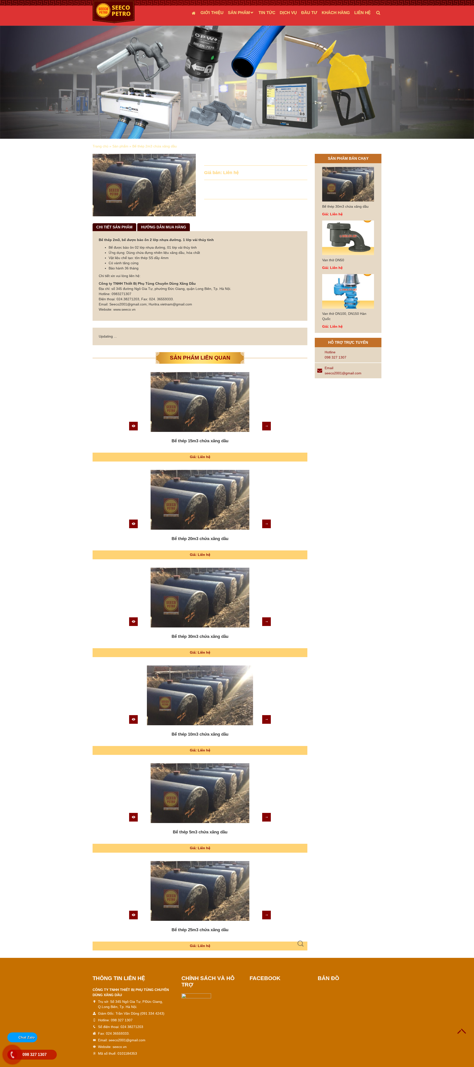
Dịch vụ (288, 12)
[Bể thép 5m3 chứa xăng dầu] (200, 793)
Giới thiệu (211, 12)
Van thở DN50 (333, 260)
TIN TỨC (266, 12)
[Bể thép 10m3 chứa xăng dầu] (200, 695)
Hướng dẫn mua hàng (163, 227)
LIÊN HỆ (362, 12)
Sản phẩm (239, 12)
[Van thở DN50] (348, 238)
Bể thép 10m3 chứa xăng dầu (200, 734)
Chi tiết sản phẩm (114, 227)
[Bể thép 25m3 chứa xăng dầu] (200, 891)
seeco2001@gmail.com (343, 373)
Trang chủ (100, 146)
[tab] (114, 227)
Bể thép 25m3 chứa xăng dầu (200, 929)
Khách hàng (336, 12)
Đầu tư (309, 12)
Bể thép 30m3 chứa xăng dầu (200, 636)
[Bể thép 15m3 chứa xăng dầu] (200, 402)
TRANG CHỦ (193, 12)
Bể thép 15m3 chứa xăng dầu (200, 441)
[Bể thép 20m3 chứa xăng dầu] (200, 500)
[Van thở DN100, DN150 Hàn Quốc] (348, 291)
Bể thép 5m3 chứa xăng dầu (200, 832)
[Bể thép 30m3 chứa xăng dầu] (200, 597)
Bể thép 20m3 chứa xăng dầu (200, 538)
